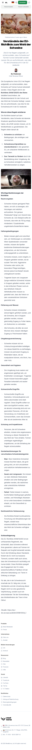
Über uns (5, 637)
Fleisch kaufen (8, 6)
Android (5, 650)
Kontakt (5, 640)
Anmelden (22, 2)
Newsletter (6, 661)
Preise (5, 629)
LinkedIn (5, 677)
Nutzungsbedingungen (10, 702)
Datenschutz (6, 696)
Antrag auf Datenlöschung (10, 699)
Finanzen (5, 667)
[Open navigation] (3, 2)
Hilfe (4, 669)
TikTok (5, 686)
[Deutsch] (12, 2)
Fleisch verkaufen (23, 6)
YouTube (5, 683)
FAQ (4, 664)
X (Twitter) (6, 688)
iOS (4, 648)
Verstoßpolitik (7, 705)
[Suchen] (16, 2)
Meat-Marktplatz (8, 626)
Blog (4, 658)
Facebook (6, 680)
